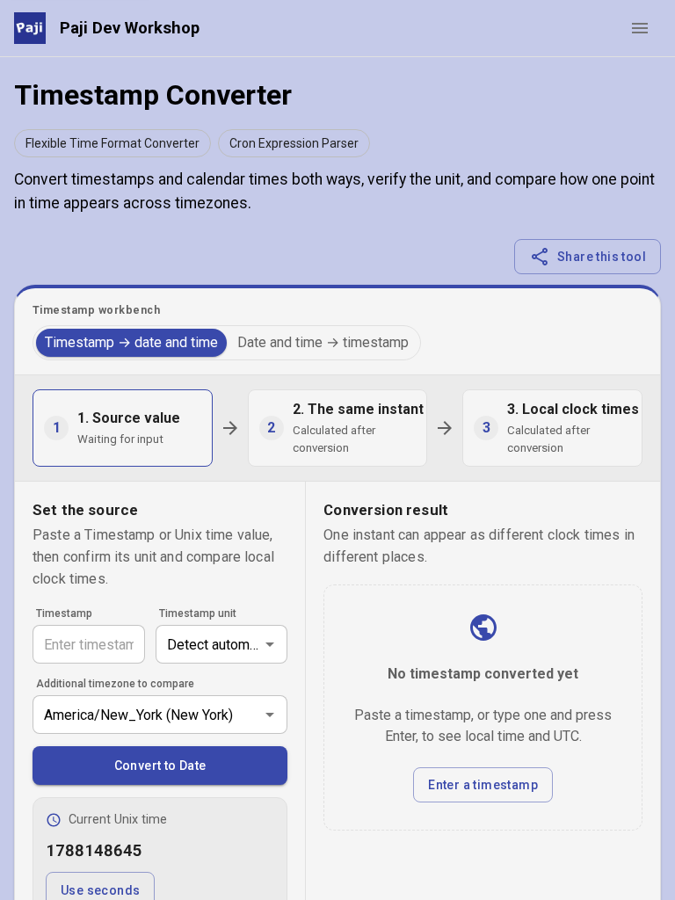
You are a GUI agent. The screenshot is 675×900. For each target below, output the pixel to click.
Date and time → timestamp (323, 342)
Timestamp (64, 613)
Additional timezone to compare (115, 684)
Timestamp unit (197, 613)
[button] (112, 143)
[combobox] (221, 644)
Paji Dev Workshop (130, 27)
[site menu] (640, 28)
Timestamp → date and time (131, 342)
